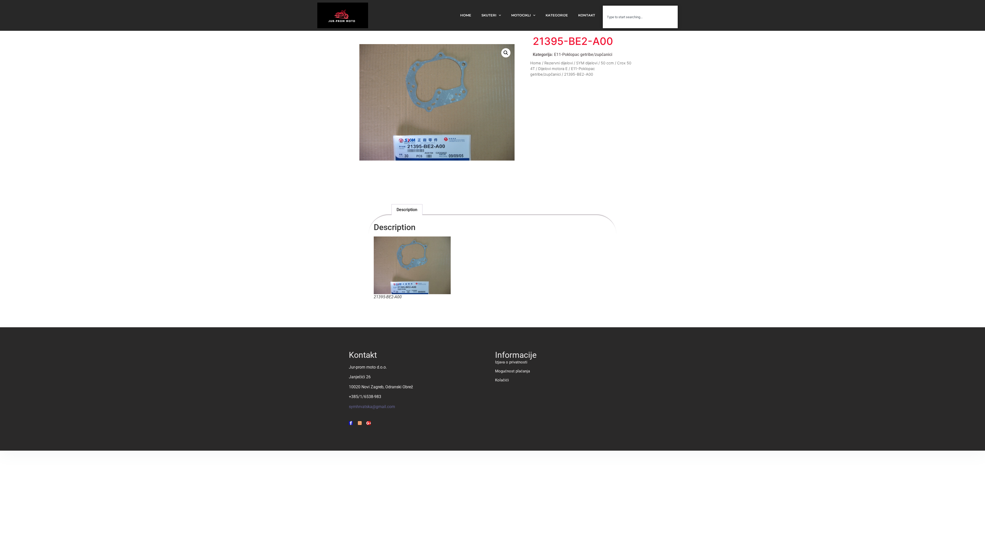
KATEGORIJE (557, 15)
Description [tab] (407, 209)
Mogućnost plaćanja (512, 371)
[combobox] (640, 17)
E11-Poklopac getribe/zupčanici (583, 54)
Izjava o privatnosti (511, 362)
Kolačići (502, 380)
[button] (505, 52)
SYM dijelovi (586, 63)
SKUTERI (488, 15)
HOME (465, 15)
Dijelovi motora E (553, 68)
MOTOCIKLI (521, 15)
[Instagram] (360, 423)
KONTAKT (586, 15)
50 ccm (607, 63)
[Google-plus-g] (369, 423)
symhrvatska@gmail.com (372, 406)
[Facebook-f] (351, 423)
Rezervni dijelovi (558, 63)
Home (535, 63)
